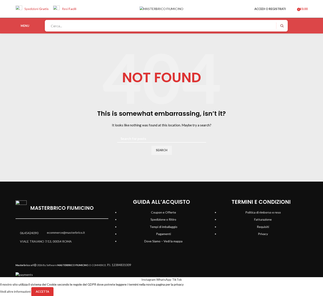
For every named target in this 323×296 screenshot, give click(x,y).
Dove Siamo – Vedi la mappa (163, 241)
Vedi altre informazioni (15, 291)
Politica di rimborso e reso (263, 212)
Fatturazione (263, 219)
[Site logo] (161, 8)
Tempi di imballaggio (163, 227)
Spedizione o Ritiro (163, 219)
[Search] (281, 25)
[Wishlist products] (292, 8)
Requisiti (263, 227)
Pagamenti (163, 234)
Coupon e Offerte (163, 212)
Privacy (263, 234)
